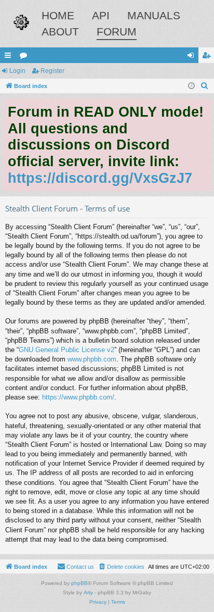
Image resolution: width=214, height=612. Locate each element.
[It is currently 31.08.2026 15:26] (191, 86)
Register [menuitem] (208, 57)
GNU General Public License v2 (66, 350)
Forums (25, 57)
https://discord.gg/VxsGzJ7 (100, 178)
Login (17, 70)
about (60, 32)
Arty (88, 592)
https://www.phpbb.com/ (78, 397)
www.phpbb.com (92, 359)
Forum (117, 32)
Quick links (10, 57)
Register (52, 70)
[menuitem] (204, 86)
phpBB (79, 583)
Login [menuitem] (192, 57)
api (101, 15)
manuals (153, 15)
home (58, 15)
